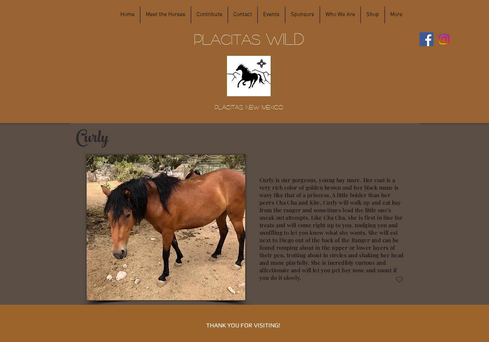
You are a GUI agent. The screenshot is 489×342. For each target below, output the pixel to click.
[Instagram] (444, 39)
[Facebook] (427, 39)
